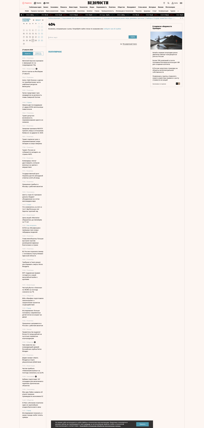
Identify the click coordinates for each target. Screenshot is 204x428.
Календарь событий (26, 20)
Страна (97, 11)
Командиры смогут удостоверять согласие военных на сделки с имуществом (30, 164)
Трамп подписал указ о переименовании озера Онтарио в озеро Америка (32, 141)
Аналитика (81, 11)
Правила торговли (37, 11)
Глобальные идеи (35, 7)
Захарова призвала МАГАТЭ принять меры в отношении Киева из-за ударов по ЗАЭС (32, 131)
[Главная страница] (98, 3)
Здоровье (147, 11)
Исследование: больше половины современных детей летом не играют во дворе (32, 314)
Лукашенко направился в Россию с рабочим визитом (32, 324)
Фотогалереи (170, 7)
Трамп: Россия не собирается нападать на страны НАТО (31, 152)
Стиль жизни (142, 7)
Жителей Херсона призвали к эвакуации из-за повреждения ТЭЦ (32, 63)
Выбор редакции (54, 18)
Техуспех (138, 11)
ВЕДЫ (27, 11)
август (38, 20)
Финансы (63, 7)
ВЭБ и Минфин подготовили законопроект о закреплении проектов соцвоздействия (32, 301)
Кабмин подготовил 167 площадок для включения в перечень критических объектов (32, 382)
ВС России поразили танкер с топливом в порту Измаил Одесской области (32, 254)
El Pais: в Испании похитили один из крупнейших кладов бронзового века (32, 405)
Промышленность (107, 11)
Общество (121, 7)
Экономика (54, 7)
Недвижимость (101, 7)
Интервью (152, 7)
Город (62, 11)
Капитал (89, 11)
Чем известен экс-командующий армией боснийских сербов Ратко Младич (32, 348)
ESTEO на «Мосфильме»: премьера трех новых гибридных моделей (31, 230)
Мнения (160, 7)
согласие (87, 424)
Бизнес (45, 7)
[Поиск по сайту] (168, 3)
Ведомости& (71, 11)
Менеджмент (131, 7)
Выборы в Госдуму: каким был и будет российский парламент (167, 18)
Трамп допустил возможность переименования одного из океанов (32, 119)
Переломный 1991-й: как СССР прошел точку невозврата (81, 18)
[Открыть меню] (181, 3)
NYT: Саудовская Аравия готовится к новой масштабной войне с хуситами (31, 276)
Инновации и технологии (124, 11)
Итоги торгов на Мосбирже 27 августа (32, 73)
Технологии (84, 7)
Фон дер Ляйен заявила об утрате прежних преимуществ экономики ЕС (32, 394)
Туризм (172, 11)
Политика (112, 7)
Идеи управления (52, 11)
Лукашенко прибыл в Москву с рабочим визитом (32, 185)
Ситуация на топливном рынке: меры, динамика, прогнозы (123, 18)
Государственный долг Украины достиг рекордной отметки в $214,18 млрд (32, 176)
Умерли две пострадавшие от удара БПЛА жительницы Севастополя (32, 107)
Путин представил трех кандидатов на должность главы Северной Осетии (32, 95)
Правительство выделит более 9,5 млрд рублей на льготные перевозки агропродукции (32, 335)
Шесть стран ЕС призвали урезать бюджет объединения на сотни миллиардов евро (32, 198)
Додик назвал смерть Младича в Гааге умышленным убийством (31, 360)
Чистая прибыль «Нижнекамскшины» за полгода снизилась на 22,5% (32, 371)
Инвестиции (73, 7)
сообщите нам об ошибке (112, 29)
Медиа (92, 7)
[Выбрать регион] (164, 3)
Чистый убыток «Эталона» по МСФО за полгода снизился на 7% (32, 290)
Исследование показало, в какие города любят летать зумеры (32, 415)
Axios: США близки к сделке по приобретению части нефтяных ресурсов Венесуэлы (32, 83)
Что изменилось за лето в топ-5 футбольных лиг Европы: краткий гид (32, 209)
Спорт (154, 11)
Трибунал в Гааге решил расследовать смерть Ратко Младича (32, 264)
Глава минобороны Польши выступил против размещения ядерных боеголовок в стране (32, 242)
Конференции (163, 11)
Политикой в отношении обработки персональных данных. (100, 426)
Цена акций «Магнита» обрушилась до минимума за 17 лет (32, 220)
